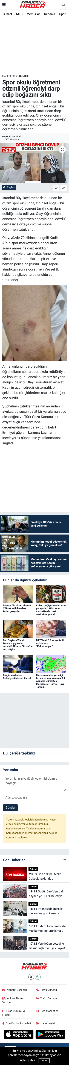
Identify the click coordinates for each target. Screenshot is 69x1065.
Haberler (8, 76)
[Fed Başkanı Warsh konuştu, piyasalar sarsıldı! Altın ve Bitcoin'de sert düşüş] (18, 629)
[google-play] (50, 1035)
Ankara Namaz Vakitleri (13, 1000)
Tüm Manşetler (49, 1011)
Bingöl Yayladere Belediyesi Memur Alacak (17, 677)
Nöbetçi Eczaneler (17, 989)
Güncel (7, 14)
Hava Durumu (49, 989)
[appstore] (19, 1035)
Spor (62, 14)
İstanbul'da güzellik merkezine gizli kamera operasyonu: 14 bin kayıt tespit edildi (45, 911)
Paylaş (11, 187)
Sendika (49, 14)
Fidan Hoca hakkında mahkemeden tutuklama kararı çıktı (47, 928)
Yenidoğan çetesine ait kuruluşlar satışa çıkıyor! (46, 946)
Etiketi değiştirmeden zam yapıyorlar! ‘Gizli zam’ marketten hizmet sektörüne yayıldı (51, 610)
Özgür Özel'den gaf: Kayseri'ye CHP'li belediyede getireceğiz (47, 894)
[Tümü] (64, 860)
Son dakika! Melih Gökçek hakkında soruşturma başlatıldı (44, 876)
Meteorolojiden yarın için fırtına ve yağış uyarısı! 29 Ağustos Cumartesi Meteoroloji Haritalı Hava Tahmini (50, 681)
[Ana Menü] (4, 4)
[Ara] (63, 4)
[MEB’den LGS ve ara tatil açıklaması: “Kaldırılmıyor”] (51, 629)
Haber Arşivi (48, 1023)
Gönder (10, 807)
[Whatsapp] (38, 977)
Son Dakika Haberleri (18, 1023)
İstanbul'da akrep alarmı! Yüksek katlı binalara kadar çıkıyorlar (17, 608)
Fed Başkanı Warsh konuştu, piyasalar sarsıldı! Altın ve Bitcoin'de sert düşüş (18, 644)
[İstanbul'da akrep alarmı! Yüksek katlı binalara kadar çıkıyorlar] (18, 594)
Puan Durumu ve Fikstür (14, 1012)
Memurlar (33, 14)
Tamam (44, 1061)
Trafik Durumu (48, 998)
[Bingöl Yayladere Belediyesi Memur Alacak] (18, 663)
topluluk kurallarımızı (37, 819)
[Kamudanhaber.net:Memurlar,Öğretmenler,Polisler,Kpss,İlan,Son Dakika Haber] (33, 4)
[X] (31, 977)
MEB (19, 14)
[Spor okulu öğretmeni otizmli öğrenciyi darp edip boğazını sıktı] (34, 163)
